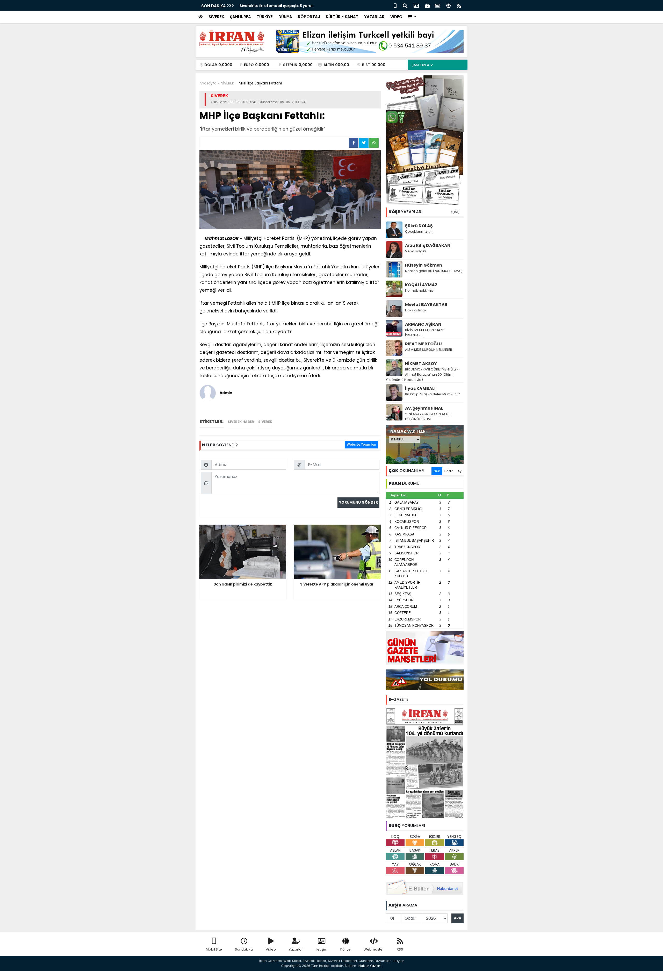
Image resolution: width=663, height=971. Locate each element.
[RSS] (459, 5)
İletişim (321, 949)
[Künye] (448, 5)
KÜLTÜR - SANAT (342, 16)
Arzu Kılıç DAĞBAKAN (427, 245)
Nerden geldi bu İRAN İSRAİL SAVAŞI (434, 270)
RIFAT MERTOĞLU (423, 344)
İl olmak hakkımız (419, 290)
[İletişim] (416, 5)
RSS (400, 949)
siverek (265, 421)
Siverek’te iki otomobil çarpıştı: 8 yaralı (277, 5)
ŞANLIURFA (240, 16)
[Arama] (405, 5)
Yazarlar (296, 949)
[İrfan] (425, 762)
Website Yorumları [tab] (361, 444)
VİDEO (396, 16)
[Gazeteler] (437, 5)
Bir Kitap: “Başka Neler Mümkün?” (432, 394)
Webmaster (374, 949)
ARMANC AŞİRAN (423, 324)
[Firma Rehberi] (427, 5)
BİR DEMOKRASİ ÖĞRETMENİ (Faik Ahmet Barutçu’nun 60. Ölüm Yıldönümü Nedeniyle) (422, 374)
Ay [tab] (460, 471)
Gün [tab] (437, 471)
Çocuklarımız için (419, 231)
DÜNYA (285, 16)
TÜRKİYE (265, 16)
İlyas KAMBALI (420, 388)
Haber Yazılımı (370, 965)
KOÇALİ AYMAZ (421, 285)
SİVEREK (216, 16)
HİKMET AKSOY (421, 364)
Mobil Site (214, 949)
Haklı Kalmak (416, 310)
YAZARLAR (374, 16)
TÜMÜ (455, 212)
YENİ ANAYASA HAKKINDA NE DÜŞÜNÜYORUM (427, 416)
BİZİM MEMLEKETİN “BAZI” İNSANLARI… (424, 332)
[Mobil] (395, 5)
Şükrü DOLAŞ (419, 226)
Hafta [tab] (448, 471)
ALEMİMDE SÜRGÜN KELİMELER (428, 349)
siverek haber (241, 421)
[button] (412, 17)
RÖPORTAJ (309, 16)
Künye (345, 949)
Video (271, 949)
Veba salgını (415, 251)
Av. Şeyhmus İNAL (424, 408)
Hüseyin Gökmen (423, 265)
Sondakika (244, 949)
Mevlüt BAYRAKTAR (426, 305)
